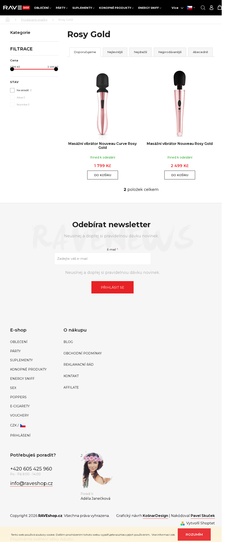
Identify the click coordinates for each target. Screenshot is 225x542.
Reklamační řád (79, 365)
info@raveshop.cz (31, 483)
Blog (68, 342)
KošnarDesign (155, 516)
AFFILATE (71, 387)
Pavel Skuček (203, 516)
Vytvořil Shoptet (200, 523)
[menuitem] (43, 8)
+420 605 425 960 (31, 469)
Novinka (23, 104)
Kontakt (71, 376)
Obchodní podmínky (83, 353)
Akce (21, 97)
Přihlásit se (112, 287)
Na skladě (24, 90)
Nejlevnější (115, 52)
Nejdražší (140, 52)
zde (172, 534)
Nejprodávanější (169, 52)
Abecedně (200, 52)
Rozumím (194, 534)
